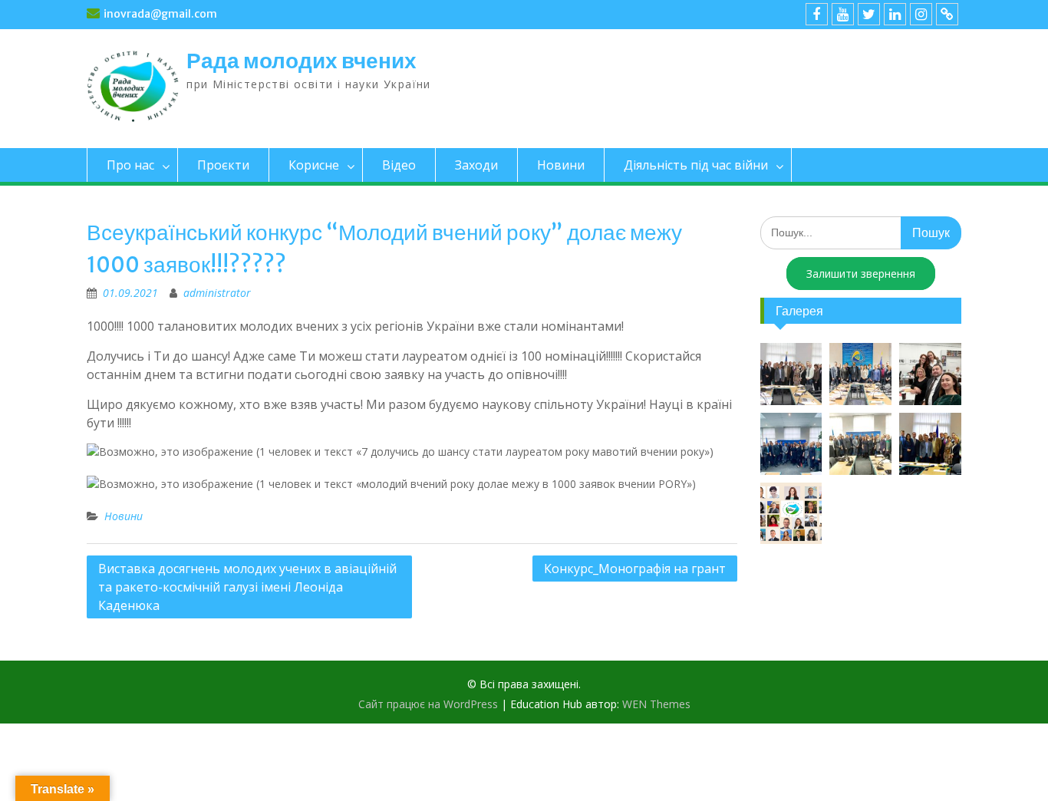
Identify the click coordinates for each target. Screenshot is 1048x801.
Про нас (130, 165)
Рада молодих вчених (301, 60)
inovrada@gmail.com (160, 14)
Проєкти (223, 165)
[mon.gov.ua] (947, 14)
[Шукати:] (861, 232)
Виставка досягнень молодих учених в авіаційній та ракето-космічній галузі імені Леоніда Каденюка (247, 587)
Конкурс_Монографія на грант (635, 568)
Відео (399, 165)
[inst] (921, 14)
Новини (561, 165)
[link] (895, 14)
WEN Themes (656, 704)
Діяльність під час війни (696, 165)
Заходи (476, 165)
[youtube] (843, 14)
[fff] (817, 14)
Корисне (313, 165)
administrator (217, 292)
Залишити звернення (860, 273)
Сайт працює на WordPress (428, 704)
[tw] (869, 14)
